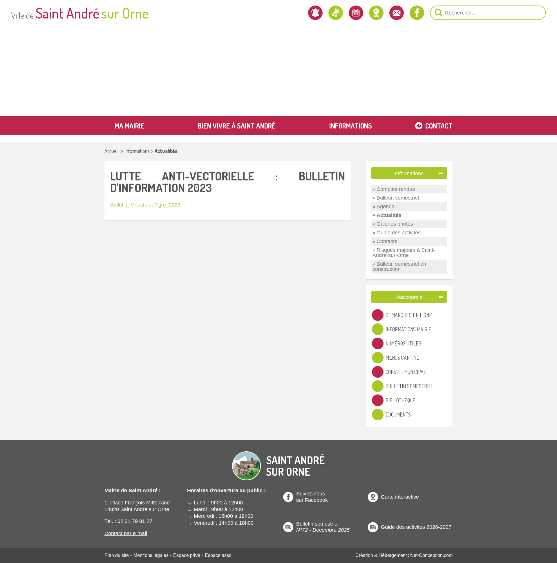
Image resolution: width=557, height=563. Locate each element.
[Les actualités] (335, 13)
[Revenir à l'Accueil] (278, 461)
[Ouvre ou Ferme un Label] (441, 173)
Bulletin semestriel (398, 198)
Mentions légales (151, 555)
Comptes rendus (396, 189)
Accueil (111, 151)
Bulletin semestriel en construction (399, 266)
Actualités (166, 151)
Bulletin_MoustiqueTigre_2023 (145, 205)
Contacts (387, 241)
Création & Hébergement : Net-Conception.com (404, 555)
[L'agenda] (356, 13)
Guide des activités (399, 233)
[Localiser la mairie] (376, 13)
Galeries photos (395, 224)
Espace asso (218, 555)
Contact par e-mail (125, 533)
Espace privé (186, 555)
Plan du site (116, 555)
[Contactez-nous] (396, 13)
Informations (137, 151)
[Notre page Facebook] (417, 13)
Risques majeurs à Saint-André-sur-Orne (403, 252)
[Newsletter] (315, 13)
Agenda (386, 206)
